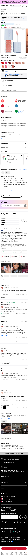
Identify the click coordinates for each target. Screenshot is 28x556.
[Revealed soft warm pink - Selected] (13, 66)
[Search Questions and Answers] (2, 172)
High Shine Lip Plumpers (17, 446)
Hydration (23, 18)
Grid (21, 57)
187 (23, 407)
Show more (4, 139)
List (25, 57)
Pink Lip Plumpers (5, 446)
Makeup (3, 9)
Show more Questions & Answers (11, 196)
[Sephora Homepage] (5, 6)
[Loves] (22, 6)
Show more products (20, 111)
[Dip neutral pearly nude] (2, 66)
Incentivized (15, 427)
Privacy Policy (4, 539)
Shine (3, 20)
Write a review (23, 214)
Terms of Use (11, 539)
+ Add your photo (5, 418)
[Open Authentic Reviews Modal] (15, 230)
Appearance (17, 18)
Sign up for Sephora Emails (8, 513)
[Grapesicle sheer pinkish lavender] (6, 63)
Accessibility (17, 539)
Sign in (6, 74)
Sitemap (23, 539)
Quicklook (4, 159)
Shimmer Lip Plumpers (6, 448)
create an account (14, 74)
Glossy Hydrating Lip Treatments (9, 445)
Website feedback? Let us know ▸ (14, 453)
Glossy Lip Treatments (18, 448)
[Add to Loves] (26, 55)
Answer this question (8, 191)
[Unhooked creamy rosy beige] (19, 63)
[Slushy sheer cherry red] (2, 63)
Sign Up (23, 517)
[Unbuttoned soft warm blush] (16, 63)
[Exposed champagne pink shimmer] (9, 66)
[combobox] (15, 6)
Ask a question (14, 17)
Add (10, 162)
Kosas (3, 11)
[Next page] (26, 407)
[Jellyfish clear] (13, 63)
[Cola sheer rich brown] (9, 63)
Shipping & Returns (10, 77)
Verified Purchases (23, 276)
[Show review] (6, 268)
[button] (19, 24)
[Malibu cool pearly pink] (6, 66)
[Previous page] (1, 407)
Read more (4, 335)
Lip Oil (10, 9)
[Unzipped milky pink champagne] (23, 63)
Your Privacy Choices (5, 541)
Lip (6, 9)
